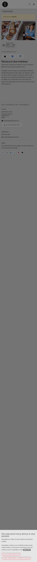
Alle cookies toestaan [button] (11, 554)
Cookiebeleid (26, 550)
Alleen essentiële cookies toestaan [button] (16, 558)
